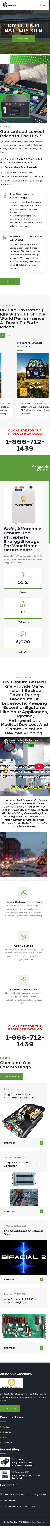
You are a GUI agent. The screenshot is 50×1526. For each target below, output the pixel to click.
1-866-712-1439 (11, 1500)
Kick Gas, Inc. (11, 1522)
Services (6, 1427)
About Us (7, 1432)
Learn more (9, 281)
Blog (5, 1437)
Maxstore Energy (12, 343)
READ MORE (9, 1143)
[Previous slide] (9, 335)
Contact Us (7, 1442)
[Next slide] (2, 335)
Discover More (22, 38)
